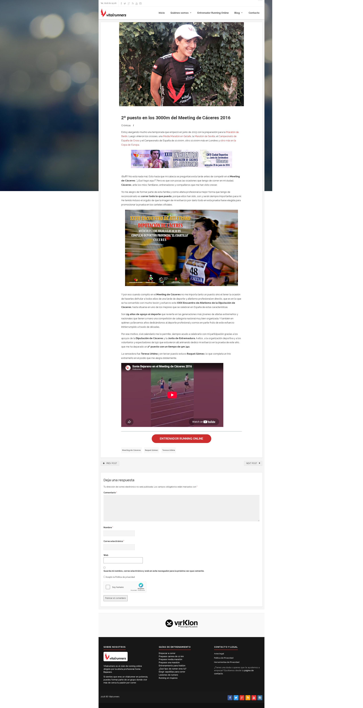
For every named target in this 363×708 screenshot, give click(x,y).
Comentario (110, 492)
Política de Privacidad (223, 658)
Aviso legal (219, 654)
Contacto (254, 13)
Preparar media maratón (170, 659)
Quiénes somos (179, 13)
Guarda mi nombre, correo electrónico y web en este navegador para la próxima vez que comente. (154, 571)
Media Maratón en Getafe (177, 136)
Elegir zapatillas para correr (172, 672)
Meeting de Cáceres (131, 450)
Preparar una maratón (169, 662)
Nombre (108, 527)
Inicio (162, 13)
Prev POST (111, 463)
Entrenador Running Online (213, 13)
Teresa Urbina (168, 450)
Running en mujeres (168, 678)
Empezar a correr (167, 653)
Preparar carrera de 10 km (171, 656)
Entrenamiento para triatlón (172, 665)
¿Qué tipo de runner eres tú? (172, 669)
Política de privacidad (125, 577)
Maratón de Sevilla (205, 136)
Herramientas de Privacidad (226, 662)
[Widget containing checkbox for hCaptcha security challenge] (125, 587)
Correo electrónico (114, 541)
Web (106, 555)
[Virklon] (181, 623)
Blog (237, 13)
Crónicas (126, 125)
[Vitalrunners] (113, 13)
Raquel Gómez (151, 450)
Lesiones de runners (168, 675)
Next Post (252, 463)
